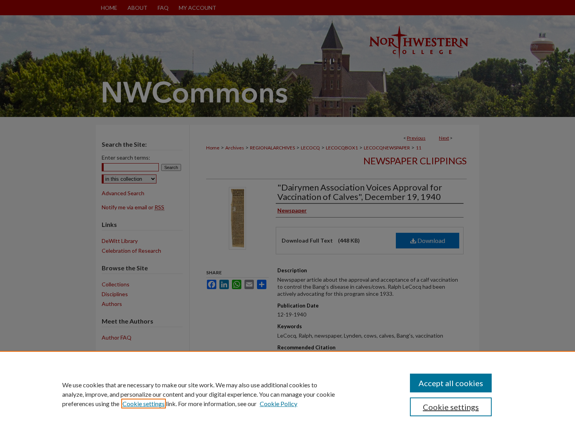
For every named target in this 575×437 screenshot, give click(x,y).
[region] (287, 394)
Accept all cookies (451, 383)
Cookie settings (143, 403)
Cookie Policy (278, 403)
